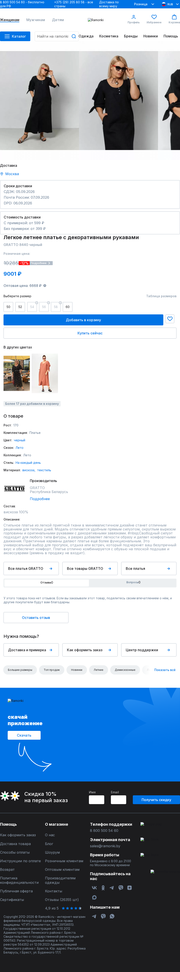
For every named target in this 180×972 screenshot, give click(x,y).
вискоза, (28, 470)
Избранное (154, 22)
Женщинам (9, 20)
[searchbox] (57, 36)
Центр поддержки (142, 650)
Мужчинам (35, 20)
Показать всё (165, 670)
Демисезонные (125, 669)
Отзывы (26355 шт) (62, 900)
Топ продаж (52, 669)
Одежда (86, 36)
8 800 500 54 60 (104, 831)
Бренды (131, 36)
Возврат (7, 869)
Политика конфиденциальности (19, 880)
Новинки (150, 36)
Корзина (174, 22)
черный (19, 440)
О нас (50, 835)
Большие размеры (20, 669)
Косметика (108, 36)
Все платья (135, 568)
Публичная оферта (16, 891)
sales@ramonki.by (105, 846)
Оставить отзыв (36, 617)
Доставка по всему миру (109, 4)
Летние (98, 669)
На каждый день (28, 462)
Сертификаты (12, 900)
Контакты (53, 891)
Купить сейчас (90, 333)
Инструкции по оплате (20, 861)
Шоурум (52, 852)
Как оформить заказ (84, 650)
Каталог (19, 36)
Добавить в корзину (83, 320)
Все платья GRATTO (25, 568)
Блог (49, 844)
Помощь (171, 36)
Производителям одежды (60, 880)
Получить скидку (156, 800)
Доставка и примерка (27, 650)
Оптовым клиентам (62, 869)
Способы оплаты (15, 852)
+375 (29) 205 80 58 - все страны (73, 4)
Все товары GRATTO (85, 568)
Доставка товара (15, 844)
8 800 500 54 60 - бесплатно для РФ (22, 4)
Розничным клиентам (64, 861)
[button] (170, 318)
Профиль (134, 22)
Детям (58, 20)
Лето (19, 447)
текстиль (44, 470)
